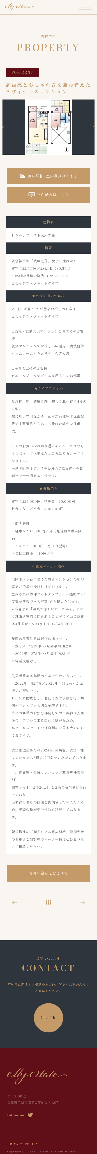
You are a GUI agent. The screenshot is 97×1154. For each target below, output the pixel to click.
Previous (4, 128)
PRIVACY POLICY (22, 1144)
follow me (16, 1115)
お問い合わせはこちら (48, 873)
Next (93, 128)
